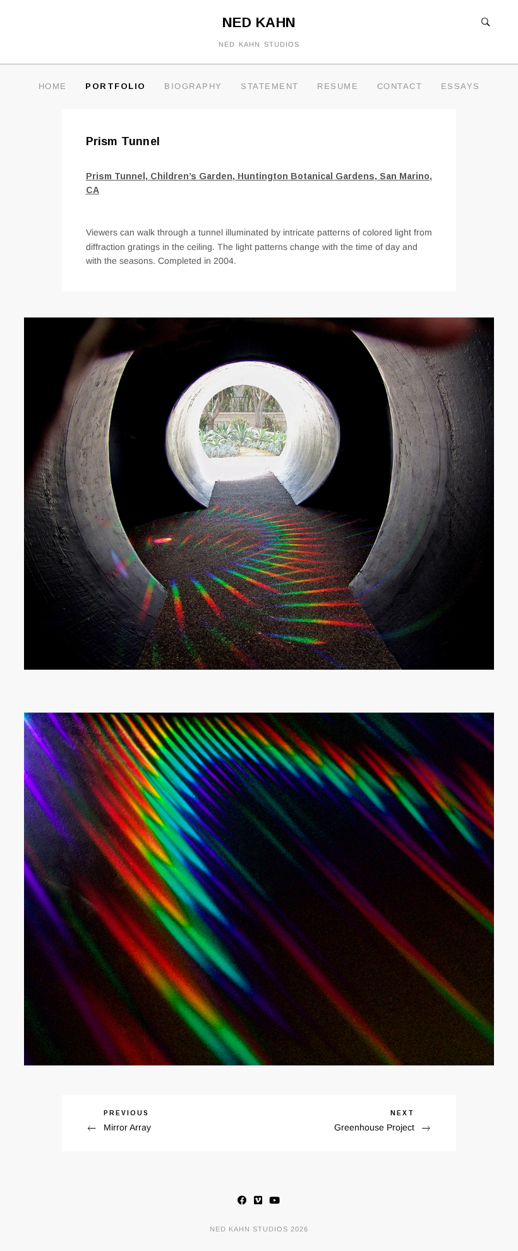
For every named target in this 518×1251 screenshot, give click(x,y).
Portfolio (115, 86)
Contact (400, 86)
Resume (337, 86)
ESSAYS (460, 86)
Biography (193, 86)
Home (53, 86)
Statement (270, 86)
